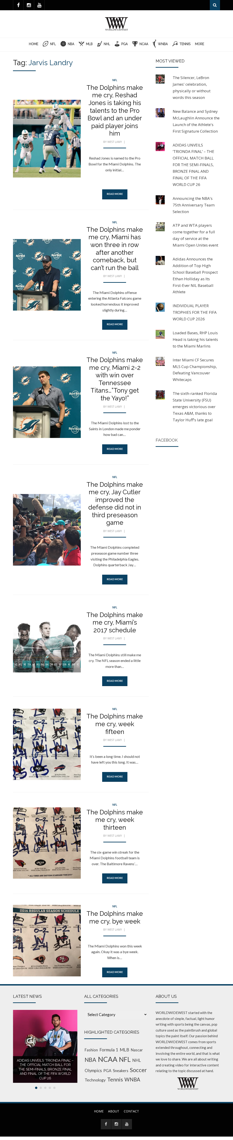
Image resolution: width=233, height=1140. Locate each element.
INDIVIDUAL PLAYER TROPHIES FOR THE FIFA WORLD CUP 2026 (195, 312)
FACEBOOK (167, 440)
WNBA (132, 1079)
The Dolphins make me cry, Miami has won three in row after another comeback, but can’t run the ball (114, 249)
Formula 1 (108, 1049)
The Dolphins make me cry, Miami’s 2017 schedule (114, 622)
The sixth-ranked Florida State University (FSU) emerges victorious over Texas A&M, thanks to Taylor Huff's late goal (195, 406)
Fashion (91, 1049)
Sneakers (120, 1070)
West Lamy (114, 142)
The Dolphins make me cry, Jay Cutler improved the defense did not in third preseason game (114, 504)
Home (33, 44)
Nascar (137, 1049)
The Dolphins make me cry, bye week (114, 917)
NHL (136, 1060)
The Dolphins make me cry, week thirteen (114, 819)
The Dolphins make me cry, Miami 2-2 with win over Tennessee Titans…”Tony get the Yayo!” (114, 379)
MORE (199, 44)
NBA (90, 1059)
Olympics (93, 1070)
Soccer (138, 1070)
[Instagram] (29, 5)
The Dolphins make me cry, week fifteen (114, 724)
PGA (107, 1070)
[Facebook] (18, 5)
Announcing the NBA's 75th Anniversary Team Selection (194, 205)
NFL (114, 80)
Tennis (115, 1079)
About (113, 1111)
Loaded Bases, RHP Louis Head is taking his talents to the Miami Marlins (195, 339)
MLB (124, 1049)
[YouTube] (39, 5)
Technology (95, 1079)
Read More (115, 194)
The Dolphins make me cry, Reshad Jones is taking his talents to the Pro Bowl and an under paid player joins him (114, 110)
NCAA (107, 1059)
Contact (131, 1111)
